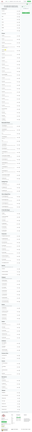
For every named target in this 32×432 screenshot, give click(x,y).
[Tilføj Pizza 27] (19, 61)
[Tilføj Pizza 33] (19, 71)
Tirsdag (18, 417)
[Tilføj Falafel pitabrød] (19, 291)
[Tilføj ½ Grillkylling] (19, 343)
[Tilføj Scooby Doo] (19, 380)
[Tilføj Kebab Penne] (19, 249)
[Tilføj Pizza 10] (19, 42)
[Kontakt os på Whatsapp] (28, 429)
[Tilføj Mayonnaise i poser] (19, 406)
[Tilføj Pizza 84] (19, 112)
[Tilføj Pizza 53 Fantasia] (19, 109)
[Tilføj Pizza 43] (19, 92)
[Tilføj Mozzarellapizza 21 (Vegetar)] (19, 175)
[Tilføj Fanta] (19, 19)
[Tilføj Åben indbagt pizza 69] (19, 200)
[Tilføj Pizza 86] (19, 116)
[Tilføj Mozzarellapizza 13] (19, 159)
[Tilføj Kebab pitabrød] (19, 284)
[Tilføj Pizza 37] (19, 78)
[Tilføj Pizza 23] (19, 54)
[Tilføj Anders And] (19, 384)
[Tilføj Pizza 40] (19, 85)
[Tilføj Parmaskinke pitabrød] (19, 301)
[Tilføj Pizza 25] (19, 57)
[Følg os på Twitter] (25, 429)
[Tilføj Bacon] (19, 46)
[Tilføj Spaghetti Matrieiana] (19, 239)
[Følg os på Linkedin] (26, 429)
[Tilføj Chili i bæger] (19, 401)
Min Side (17, 1)
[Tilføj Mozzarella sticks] (19, 370)
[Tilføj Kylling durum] (19, 315)
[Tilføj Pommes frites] (19, 355)
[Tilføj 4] (19, 133)
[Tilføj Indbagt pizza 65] (19, 191)
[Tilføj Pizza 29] (19, 64)
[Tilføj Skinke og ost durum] (19, 311)
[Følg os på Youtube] (29, 429)
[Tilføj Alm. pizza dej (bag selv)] (19, 395)
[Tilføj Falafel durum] (19, 318)
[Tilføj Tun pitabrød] (19, 287)
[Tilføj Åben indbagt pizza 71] (19, 203)
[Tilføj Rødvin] (19, 25)
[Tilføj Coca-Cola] (19, 11)
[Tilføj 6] (19, 141)
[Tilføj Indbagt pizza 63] (19, 187)
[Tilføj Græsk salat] (19, 324)
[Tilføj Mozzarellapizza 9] (19, 148)
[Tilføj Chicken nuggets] (19, 350)
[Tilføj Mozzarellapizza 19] (19, 171)
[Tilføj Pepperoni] (19, 119)
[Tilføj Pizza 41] (19, 88)
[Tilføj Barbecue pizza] (19, 178)
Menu (8, 1)
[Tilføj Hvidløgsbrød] (19, 392)
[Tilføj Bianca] (19, 50)
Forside (6, 1)
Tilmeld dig (29, 1)
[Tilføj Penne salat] (19, 337)
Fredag (18, 419)
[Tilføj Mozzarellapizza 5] (19, 137)
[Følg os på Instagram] (23, 429)
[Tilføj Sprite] (19, 16)
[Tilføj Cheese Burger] (19, 227)
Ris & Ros (15, 1)
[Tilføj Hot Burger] (19, 220)
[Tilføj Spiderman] (19, 387)
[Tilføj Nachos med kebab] (19, 274)
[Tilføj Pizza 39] (19, 81)
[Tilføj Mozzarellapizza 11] (19, 152)
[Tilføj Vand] (19, 30)
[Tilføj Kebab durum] (19, 308)
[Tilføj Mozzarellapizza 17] (19, 167)
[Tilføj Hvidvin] (19, 22)
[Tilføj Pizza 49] (19, 102)
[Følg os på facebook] (21, 429)
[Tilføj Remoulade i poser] (19, 409)
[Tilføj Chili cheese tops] (19, 363)
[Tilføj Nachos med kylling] (19, 271)
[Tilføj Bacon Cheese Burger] (19, 217)
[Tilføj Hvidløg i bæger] (19, 398)
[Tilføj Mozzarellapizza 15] (19, 163)
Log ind (25, 1)
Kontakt (20, 1)
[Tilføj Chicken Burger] (19, 230)
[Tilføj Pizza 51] (19, 105)
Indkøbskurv (11, 1)
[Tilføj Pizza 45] (19, 95)
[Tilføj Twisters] (19, 358)
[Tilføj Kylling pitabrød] (19, 294)
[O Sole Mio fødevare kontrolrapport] (2, 426)
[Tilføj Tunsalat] (19, 327)
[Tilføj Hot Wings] (19, 367)
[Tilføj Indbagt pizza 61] (19, 184)
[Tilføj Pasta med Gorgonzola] (19, 256)
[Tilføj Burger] (19, 213)
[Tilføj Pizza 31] (19, 68)
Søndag (18, 420)
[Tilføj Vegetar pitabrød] (19, 298)
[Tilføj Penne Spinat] (19, 246)
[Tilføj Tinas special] (19, 259)
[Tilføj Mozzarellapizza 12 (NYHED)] (19, 156)
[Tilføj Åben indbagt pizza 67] (19, 196)
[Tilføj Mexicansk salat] (19, 334)
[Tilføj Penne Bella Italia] (19, 242)
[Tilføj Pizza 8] (19, 39)
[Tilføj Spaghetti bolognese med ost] (19, 236)
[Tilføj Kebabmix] (19, 346)
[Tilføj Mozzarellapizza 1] (19, 126)
